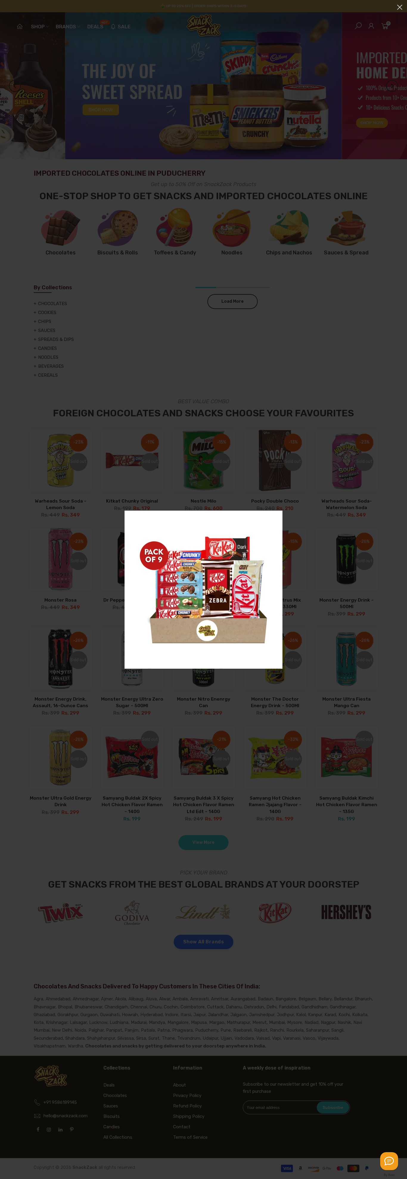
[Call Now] (389, 1161)
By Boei (389, 1175)
